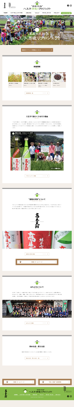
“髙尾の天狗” (34, 394)
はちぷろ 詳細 (30, 323)
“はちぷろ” (42, 394)
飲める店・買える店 (49, 394)
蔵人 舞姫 (66, 13)
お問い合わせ (58, 394)
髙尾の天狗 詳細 (30, 254)
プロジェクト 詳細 (31, 176)
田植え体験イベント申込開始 (42, 83)
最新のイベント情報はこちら (31, 50)
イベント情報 (44, 85)
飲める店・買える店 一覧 (32, 358)
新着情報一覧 (29, 93)
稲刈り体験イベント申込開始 (13, 83)
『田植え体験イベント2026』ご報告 (29, 83)
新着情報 (16, 394)
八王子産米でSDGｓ (56, 83)
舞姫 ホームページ (37, 262)
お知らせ (39, 85)
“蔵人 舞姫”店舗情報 (55, 382)
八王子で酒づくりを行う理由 (25, 394)
